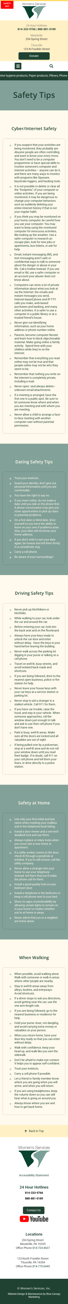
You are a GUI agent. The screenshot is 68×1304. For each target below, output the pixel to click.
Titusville (36, 45)
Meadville (36, 35)
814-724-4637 (41, 1248)
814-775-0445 (41, 1266)
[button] (51, 66)
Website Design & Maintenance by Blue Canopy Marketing (34, 1295)
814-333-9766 (27, 29)
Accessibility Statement (34, 1175)
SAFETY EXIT (7, 4)
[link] (36, 36)
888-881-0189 (47, 29)
